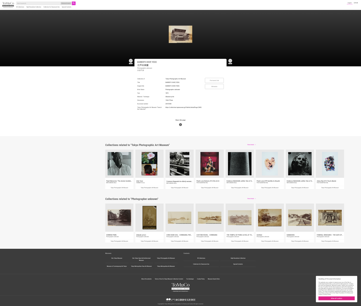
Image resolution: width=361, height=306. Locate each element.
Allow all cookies (336, 298)
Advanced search (66, 3)
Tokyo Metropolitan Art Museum (166, 266)
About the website (146, 279)
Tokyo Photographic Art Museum (166, 258)
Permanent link (214, 80)
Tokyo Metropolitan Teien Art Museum (141, 266)
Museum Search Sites (214, 279)
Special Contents (66, 7)
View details (250, 144)
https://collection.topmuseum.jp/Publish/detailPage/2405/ (183, 107)
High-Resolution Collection (33, 7)
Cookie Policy (201, 279)
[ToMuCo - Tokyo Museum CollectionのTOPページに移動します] (8, 5)
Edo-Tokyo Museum (116, 258)
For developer (190, 279)
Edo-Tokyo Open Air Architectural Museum (141, 259)
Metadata (214, 86)
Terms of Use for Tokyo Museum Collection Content (169, 279)
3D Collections (20, 7)
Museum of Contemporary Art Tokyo (117, 266)
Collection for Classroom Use (51, 7)
